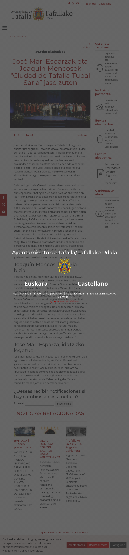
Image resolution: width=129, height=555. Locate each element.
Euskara (36, 283)
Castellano (93, 283)
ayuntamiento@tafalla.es (64, 301)
